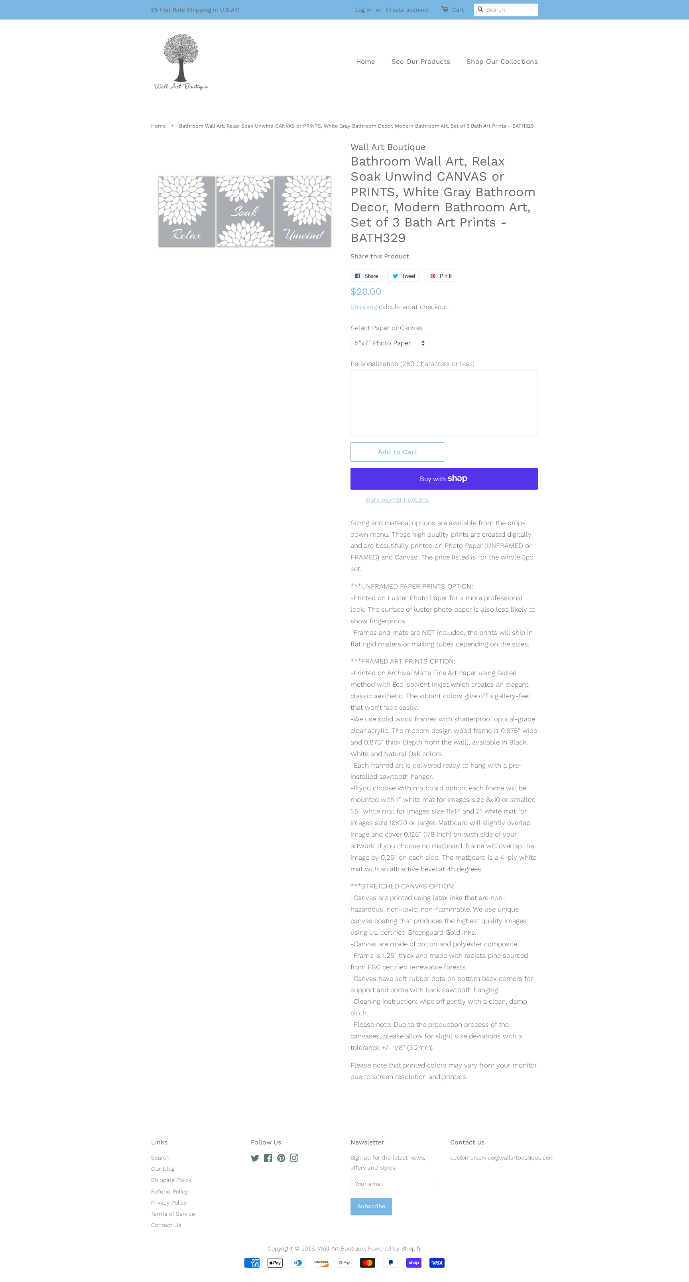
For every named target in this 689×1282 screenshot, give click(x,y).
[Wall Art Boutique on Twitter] (255, 1159)
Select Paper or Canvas (386, 328)
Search (160, 1157)
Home (365, 61)
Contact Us (166, 1225)
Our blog (162, 1169)
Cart (458, 9)
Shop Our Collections (502, 61)
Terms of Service (173, 1214)
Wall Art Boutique (341, 1248)
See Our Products (421, 61)
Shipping (363, 307)
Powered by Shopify (394, 1248)
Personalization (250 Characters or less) (412, 364)
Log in (363, 9)
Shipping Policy (171, 1180)
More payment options (397, 499)
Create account (407, 9)
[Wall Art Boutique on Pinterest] (281, 1159)
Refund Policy (169, 1191)
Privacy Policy (169, 1202)
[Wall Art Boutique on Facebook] (268, 1159)
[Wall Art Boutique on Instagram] (293, 1159)
